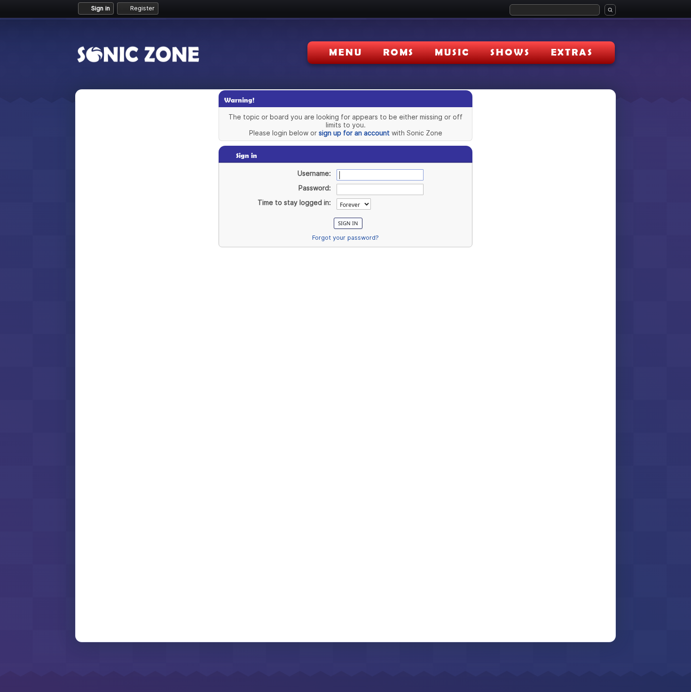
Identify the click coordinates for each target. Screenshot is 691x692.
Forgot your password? (345, 237)
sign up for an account (354, 133)
